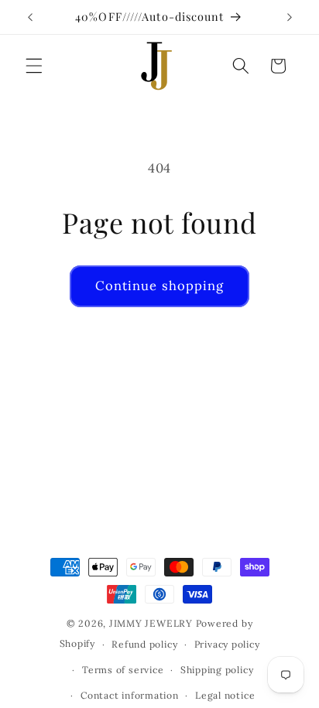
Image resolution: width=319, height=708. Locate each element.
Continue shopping (160, 285)
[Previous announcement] (30, 17)
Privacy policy (227, 644)
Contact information (130, 695)
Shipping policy (217, 670)
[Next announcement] (290, 17)
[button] (34, 65)
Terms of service (122, 670)
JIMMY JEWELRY (151, 623)
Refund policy (144, 644)
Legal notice (225, 695)
